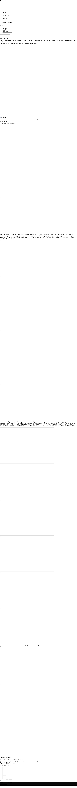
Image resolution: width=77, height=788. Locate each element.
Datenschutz (3, 784)
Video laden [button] (3, 121)
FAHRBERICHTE (7, 27)
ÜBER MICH (6, 31)
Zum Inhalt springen (5, 0)
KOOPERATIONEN (7, 32)
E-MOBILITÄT (6, 29)
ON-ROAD (5, 28)
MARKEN (5, 30)
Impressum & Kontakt (6, 782)
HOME (4, 27)
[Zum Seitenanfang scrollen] (1, 787)
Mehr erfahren (4, 119)
